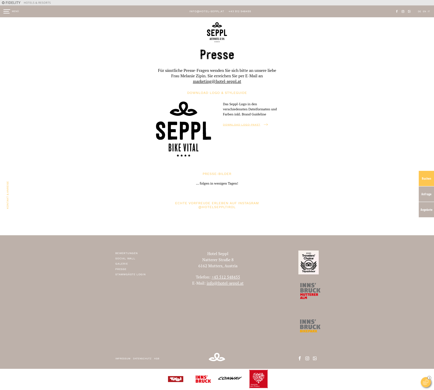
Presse (120, 269)
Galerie (121, 263)
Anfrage (426, 194)
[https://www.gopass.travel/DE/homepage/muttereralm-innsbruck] (308, 331)
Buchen (426, 178)
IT (429, 11)
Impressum (123, 358)
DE (419, 11)
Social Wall (125, 258)
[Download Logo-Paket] (183, 129)
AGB (156, 358)
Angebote (426, 210)
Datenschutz (142, 358)
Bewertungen (126, 253)
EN (424, 11)
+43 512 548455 (240, 11)
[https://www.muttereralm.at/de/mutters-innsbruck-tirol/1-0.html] (308, 296)
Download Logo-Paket (241, 124)
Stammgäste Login (130, 274)
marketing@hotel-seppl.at (217, 81)
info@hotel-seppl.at (206, 11)
